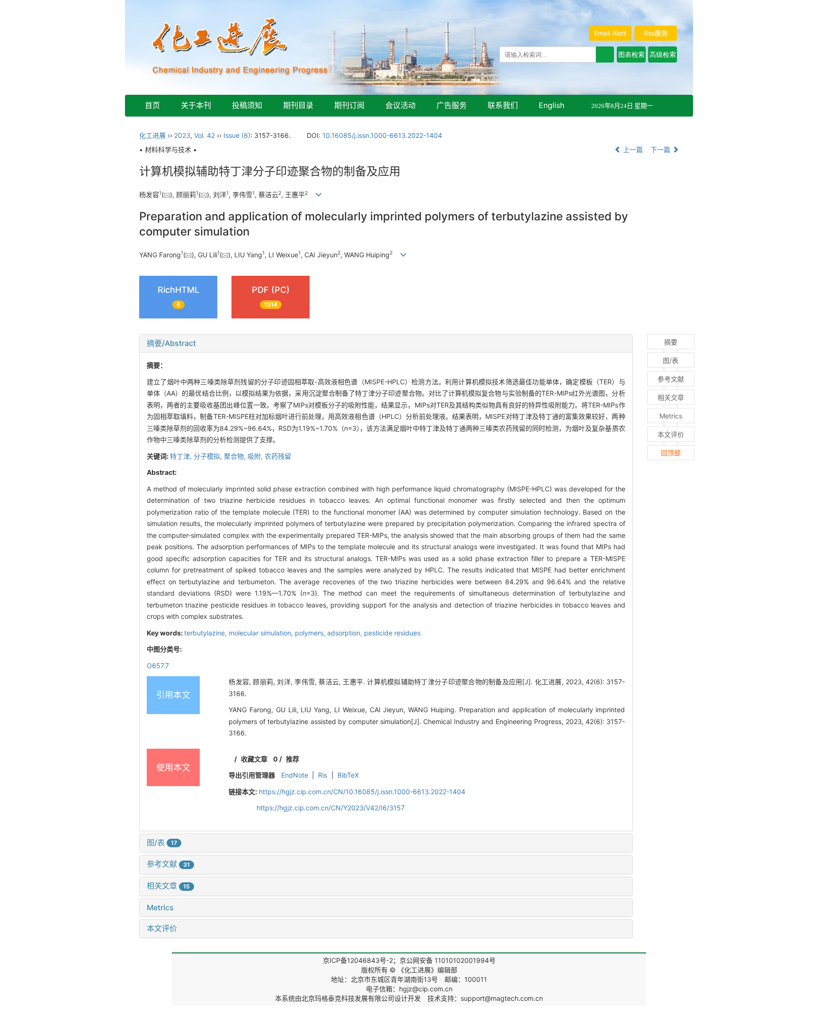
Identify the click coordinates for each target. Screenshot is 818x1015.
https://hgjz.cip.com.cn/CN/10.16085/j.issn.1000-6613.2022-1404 (362, 792)
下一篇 (661, 149)
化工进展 (152, 135)
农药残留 (278, 456)
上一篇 (632, 149)
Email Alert (610, 33)
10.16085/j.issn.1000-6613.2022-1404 (382, 135)
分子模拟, (209, 456)
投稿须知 (247, 105)
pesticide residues (392, 633)
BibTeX (348, 775)
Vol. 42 (204, 135)
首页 (152, 105)
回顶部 (671, 453)
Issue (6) (236, 135)
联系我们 (503, 105)
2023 (182, 135)
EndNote (294, 775)
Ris (322, 775)
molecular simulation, (262, 633)
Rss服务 (656, 33)
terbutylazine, (206, 633)
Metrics (160, 907)
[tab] (386, 344)
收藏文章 (254, 759)
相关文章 (168, 885)
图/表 (162, 842)
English (551, 105)
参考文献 (168, 864)
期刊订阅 (349, 105)
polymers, (311, 633)
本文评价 (162, 928)
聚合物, (236, 456)
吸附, (256, 456)
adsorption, (345, 633)
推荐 (292, 759)
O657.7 (158, 666)
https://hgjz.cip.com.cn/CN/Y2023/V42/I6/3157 (331, 808)
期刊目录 (298, 105)
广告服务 (451, 105)
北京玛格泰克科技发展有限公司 (348, 998)
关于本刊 (196, 105)
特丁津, (182, 456)
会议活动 (400, 105)
